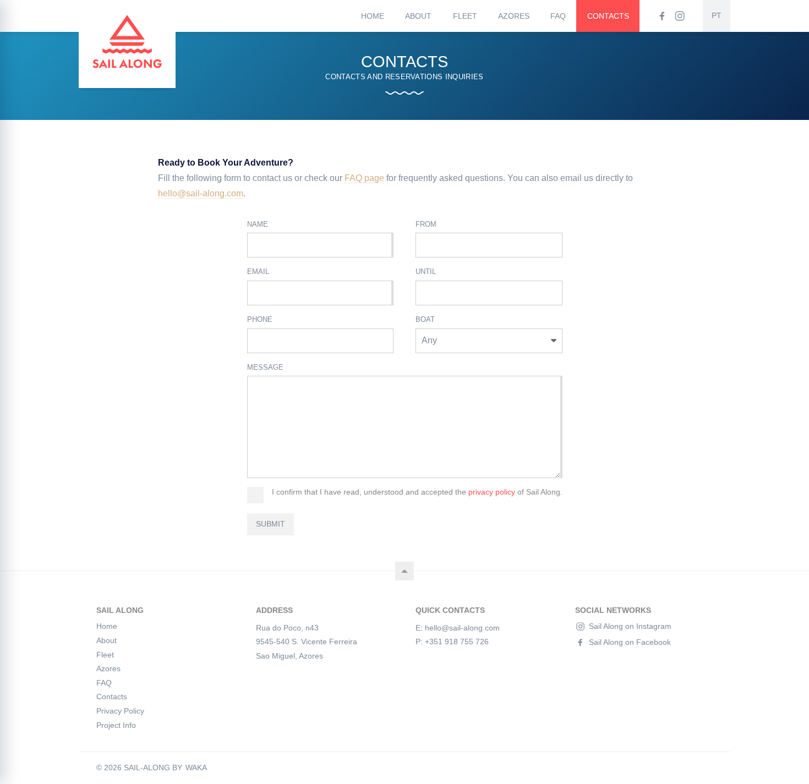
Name (257, 224)
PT (716, 16)
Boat (425, 319)
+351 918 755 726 (457, 641)
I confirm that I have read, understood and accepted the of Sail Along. (417, 491)
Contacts (608, 16)
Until (426, 271)
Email (258, 271)
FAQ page (364, 178)
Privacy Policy (120, 710)
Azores (513, 16)
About (418, 16)
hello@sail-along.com (200, 193)
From (426, 224)
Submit (270, 523)
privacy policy (491, 491)
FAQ (558, 16)
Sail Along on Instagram (630, 626)
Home (372, 16)
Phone (259, 319)
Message (265, 367)
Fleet (465, 16)
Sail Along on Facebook (630, 642)
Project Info (116, 725)
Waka (196, 768)
